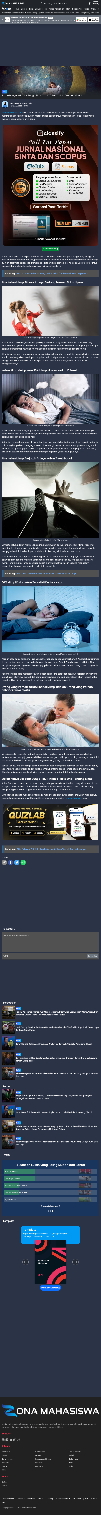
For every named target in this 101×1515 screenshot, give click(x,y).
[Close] (98, 739)
